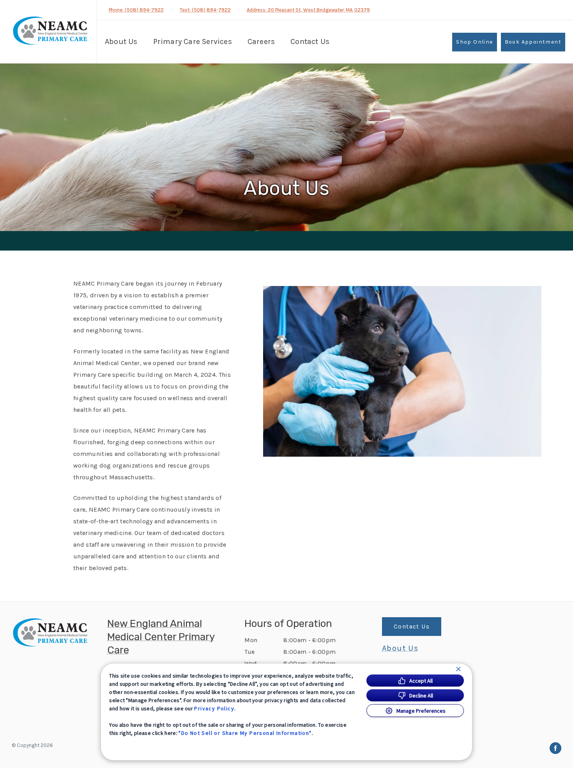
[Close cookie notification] (458, 669)
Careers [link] (261, 41)
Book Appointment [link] (533, 42)
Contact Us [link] (309, 41)
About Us (121, 41)
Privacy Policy (214, 708)
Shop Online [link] (474, 42)
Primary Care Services (192, 41)
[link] (50, 30)
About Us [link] (400, 648)
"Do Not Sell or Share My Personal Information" (245, 732)
